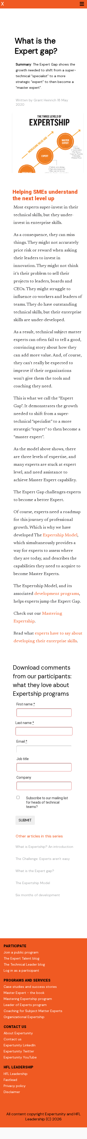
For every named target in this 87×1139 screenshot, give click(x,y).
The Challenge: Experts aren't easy (42, 859)
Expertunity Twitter (19, 1051)
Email (21, 741)
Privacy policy (15, 1086)
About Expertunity (18, 1033)
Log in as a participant (21, 970)
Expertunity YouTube (20, 1057)
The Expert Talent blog (21, 958)
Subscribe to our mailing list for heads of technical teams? (47, 802)
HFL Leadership (16, 1074)
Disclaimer (12, 1092)
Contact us (13, 1039)
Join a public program (21, 952)
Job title (22, 759)
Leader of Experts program (25, 1005)
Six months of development (37, 895)
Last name (24, 723)
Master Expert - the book (24, 993)
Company (23, 777)
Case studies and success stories (30, 986)
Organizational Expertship (24, 1017)
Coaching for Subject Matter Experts (33, 1011)
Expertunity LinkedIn (20, 1045)
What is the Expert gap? (34, 871)
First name (25, 704)
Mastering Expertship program (28, 999)
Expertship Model (60, 535)
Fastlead (10, 1080)
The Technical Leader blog (24, 964)
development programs (56, 594)
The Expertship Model (32, 883)
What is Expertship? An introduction (44, 846)
